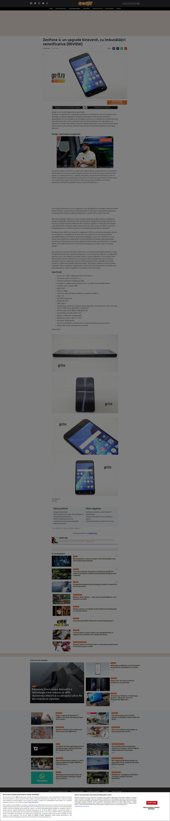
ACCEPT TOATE (152, 802)
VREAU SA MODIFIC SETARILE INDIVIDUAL (151, 808)
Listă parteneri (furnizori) (82, 806)
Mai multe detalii (33, 802)
